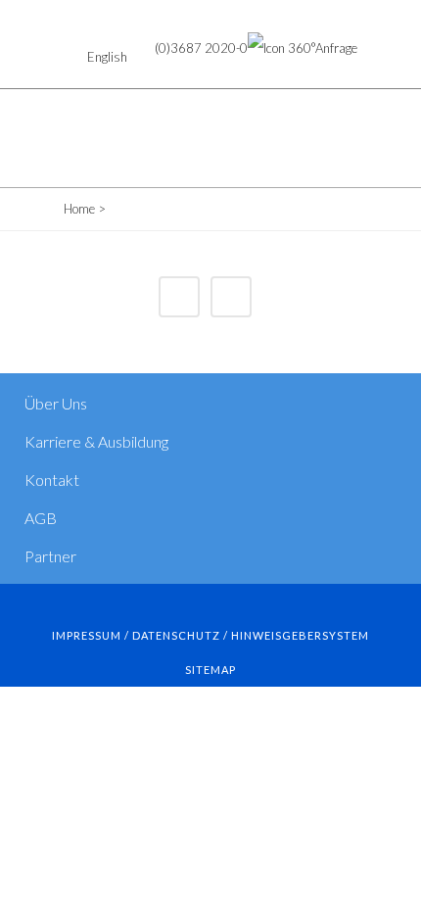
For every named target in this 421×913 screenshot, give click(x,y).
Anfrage (336, 48)
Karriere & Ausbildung (96, 441)
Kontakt (51, 479)
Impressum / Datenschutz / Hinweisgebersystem (210, 635)
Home (79, 208)
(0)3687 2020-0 (201, 48)
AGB (40, 517)
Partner (50, 556)
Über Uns (55, 403)
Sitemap (210, 669)
